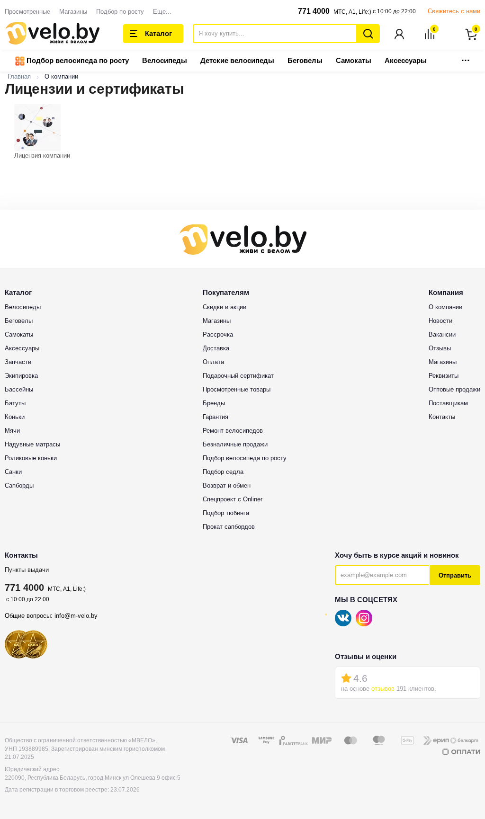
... (465, 57)
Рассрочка (218, 334)
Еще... (162, 11)
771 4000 (314, 11)
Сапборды (19, 485)
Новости (440, 320)
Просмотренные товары (236, 389)
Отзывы (440, 348)
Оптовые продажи (454, 389)
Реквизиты (443, 375)
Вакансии (442, 334)
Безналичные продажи (235, 444)
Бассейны (19, 389)
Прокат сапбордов (229, 526)
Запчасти (18, 361)
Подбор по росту (120, 11)
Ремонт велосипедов (233, 430)
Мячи (12, 430)
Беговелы (305, 60)
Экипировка (21, 375)
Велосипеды (164, 60)
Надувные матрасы (32, 444)
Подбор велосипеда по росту (77, 60)
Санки (13, 471)
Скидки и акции (224, 307)
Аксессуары (406, 60)
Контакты (442, 416)
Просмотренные (27, 11)
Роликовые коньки (31, 458)
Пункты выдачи (27, 569)
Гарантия (215, 416)
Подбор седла (223, 471)
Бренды (214, 403)
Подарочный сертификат (238, 375)
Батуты (15, 403)
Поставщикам (448, 403)
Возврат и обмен (227, 485)
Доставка (216, 348)
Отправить (455, 575)
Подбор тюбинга (226, 512)
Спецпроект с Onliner (232, 499)
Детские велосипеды (237, 60)
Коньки (15, 416)
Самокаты (353, 60)
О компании (445, 307)
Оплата (213, 361)
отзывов (383, 688)
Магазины (73, 11)
